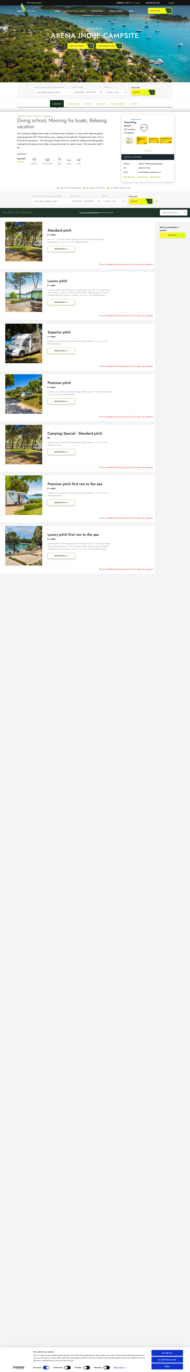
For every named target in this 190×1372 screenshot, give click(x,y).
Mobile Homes (73, 104)
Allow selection (167, 1360)
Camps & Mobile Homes (75, 11)
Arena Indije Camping (48, 92)
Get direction (129, 177)
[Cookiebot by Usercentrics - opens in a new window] (18, 1367)
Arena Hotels (36, 2)
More (131, 11)
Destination (97, 11)
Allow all (167, 1353)
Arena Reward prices (170, 212)
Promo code (135, 87)
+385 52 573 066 (144, 168)
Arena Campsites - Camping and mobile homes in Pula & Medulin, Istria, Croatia (22, 10)
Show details (119, 1368)
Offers (88, 104)
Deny (167, 1366)
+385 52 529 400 (152, 2)
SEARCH (136, 92)
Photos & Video (76, 46)
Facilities (101, 104)
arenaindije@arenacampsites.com (149, 172)
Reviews (134, 104)
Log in (137, 2)
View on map (142, 177)
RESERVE (172, 235)
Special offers (116, 11)
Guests (107, 87)
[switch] (67, 1367)
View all (20, 161)
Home (57, 11)
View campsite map (106, 46)
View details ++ (61, 249)
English (171, 3)
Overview (56, 104)
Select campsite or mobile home (50, 87)
